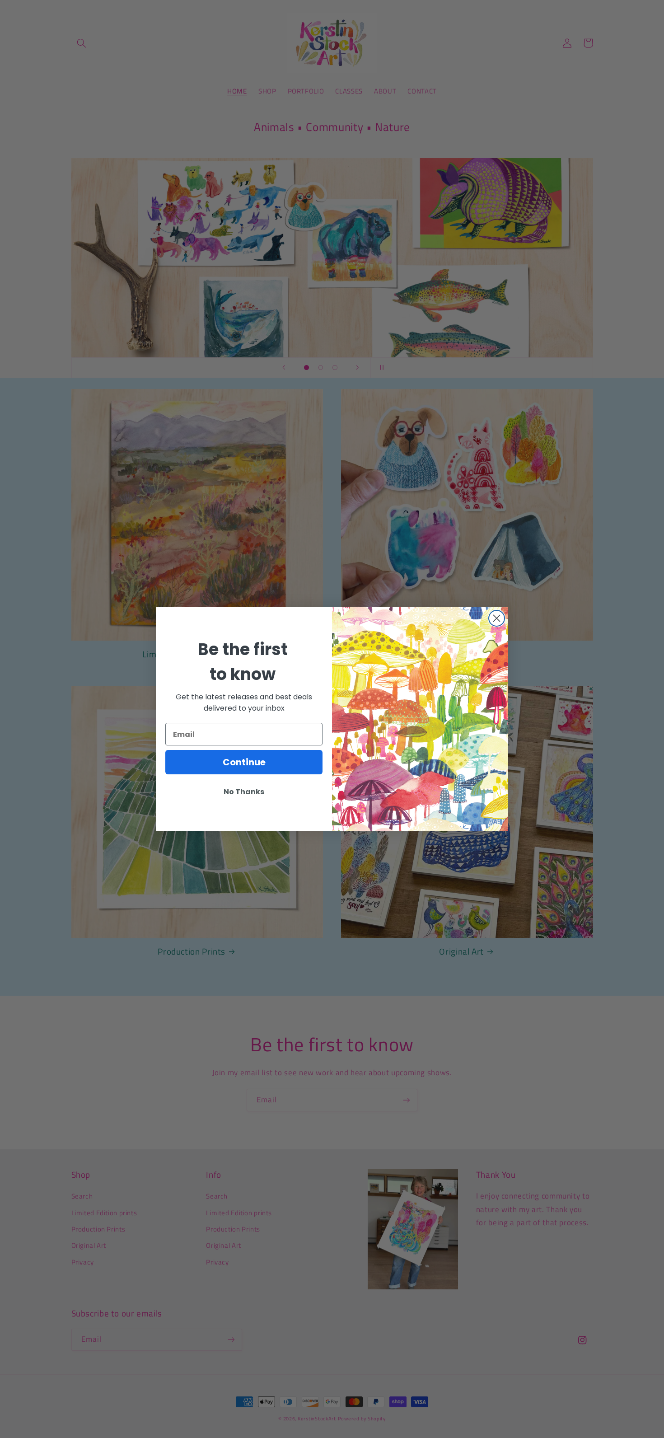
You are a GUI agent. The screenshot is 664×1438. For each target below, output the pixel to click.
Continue (244, 762)
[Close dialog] (497, 618)
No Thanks (244, 792)
